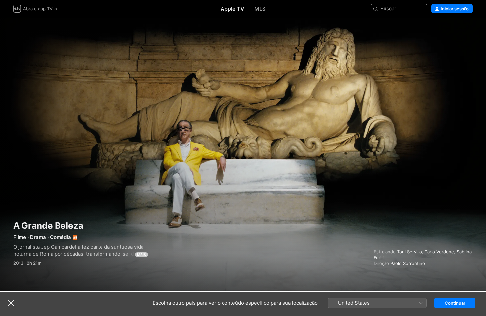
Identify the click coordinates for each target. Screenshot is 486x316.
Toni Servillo (409, 251)
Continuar (455, 303)
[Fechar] (11, 303)
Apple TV (232, 8)
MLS (259, 8)
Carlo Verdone (439, 251)
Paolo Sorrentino (407, 263)
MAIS (141, 254)
